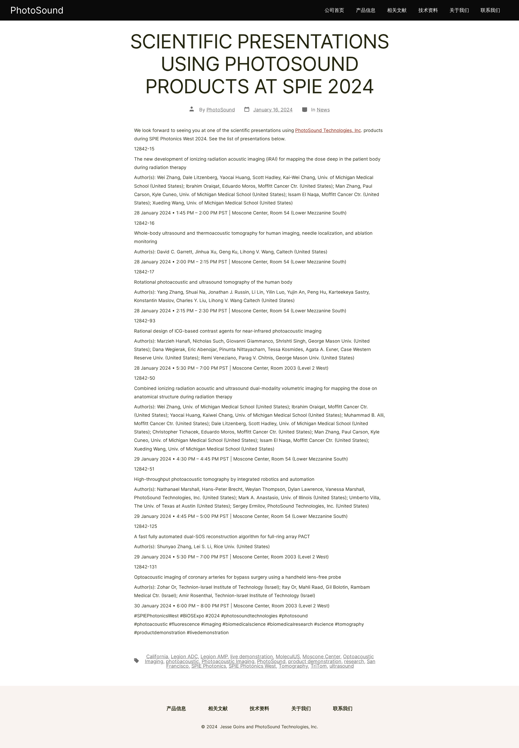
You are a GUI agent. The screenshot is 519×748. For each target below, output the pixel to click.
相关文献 (397, 10)
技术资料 (428, 10)
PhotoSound (221, 109)
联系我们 (490, 10)
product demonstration (314, 661)
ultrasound (342, 666)
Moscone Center (321, 656)
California (157, 656)
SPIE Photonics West (252, 666)
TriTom (319, 666)
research (354, 661)
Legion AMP (214, 656)
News (323, 109)
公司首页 (334, 10)
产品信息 (365, 10)
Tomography (293, 666)
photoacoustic (182, 661)
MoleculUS (288, 656)
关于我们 (459, 10)
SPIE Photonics (208, 666)
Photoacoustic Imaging (228, 661)
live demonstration (251, 656)
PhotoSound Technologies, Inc (328, 130)
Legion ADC (184, 656)
